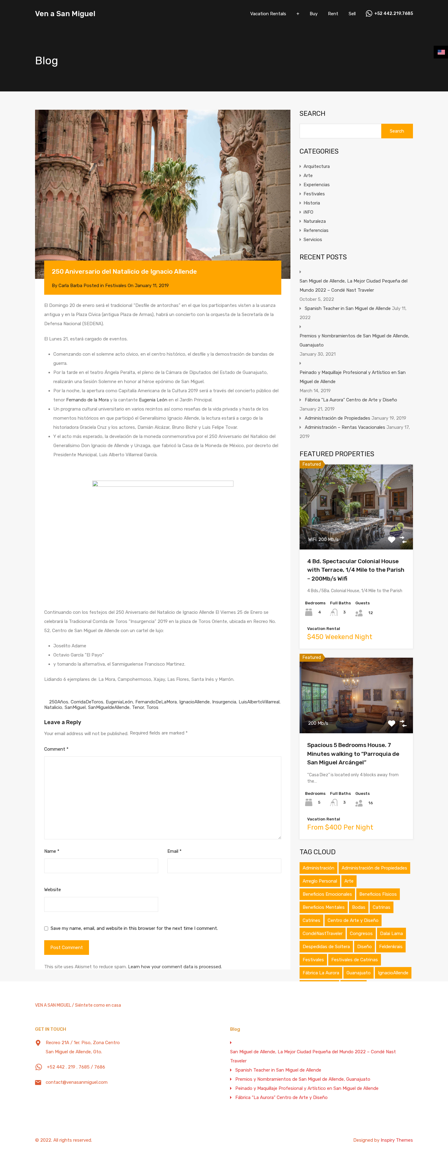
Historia (312, 203)
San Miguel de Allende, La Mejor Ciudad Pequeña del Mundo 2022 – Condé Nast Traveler (353, 285)
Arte (308, 175)
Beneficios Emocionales (327, 894)
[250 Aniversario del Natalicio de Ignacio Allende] (162, 194)
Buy (314, 13)
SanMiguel (75, 707)
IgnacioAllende (194, 702)
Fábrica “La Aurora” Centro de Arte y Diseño (351, 400)
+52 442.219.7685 (393, 13)
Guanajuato (359, 973)
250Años (58, 702)
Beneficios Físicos (378, 894)
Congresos (361, 933)
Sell (352, 13)
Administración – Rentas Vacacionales (345, 427)
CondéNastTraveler (323, 933)
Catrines (311, 920)
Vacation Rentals (268, 13)
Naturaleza (315, 221)
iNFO (308, 212)
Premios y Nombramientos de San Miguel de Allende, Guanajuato (354, 340)
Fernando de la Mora (87, 400)
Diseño (364, 946)
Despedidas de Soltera (326, 946)
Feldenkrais (391, 946)
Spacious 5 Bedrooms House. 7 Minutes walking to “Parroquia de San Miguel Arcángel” (353, 754)
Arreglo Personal (320, 881)
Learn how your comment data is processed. (175, 966)
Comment (56, 749)
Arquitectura (317, 166)
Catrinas (381, 907)
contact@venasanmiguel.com (77, 1082)
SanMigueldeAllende (109, 707)
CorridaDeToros (87, 702)
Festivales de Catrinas (354, 959)
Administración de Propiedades (337, 418)
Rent (333, 13)
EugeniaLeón (119, 702)
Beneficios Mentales (324, 907)
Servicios (313, 239)
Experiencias (317, 184)
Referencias (316, 230)
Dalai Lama (391, 933)
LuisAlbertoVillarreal (259, 702)
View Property (356, 532)
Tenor (138, 707)
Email (174, 851)
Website (52, 889)
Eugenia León (153, 400)
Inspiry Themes (397, 1140)
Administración (318, 868)
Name (51, 851)
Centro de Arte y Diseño (353, 920)
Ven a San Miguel (65, 13)
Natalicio (53, 707)
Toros (152, 707)
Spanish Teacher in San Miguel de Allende (348, 308)
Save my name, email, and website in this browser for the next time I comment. (134, 928)
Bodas (358, 907)
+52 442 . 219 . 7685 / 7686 (76, 1067)
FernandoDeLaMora (156, 702)
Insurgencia (224, 702)
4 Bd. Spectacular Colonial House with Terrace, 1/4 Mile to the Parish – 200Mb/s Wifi (355, 570)
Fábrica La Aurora (321, 973)
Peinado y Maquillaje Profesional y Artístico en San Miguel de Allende (353, 377)
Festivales (115, 285)
